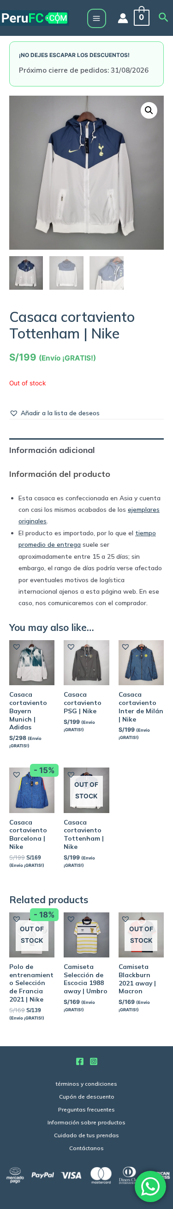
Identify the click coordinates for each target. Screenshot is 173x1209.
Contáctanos (86, 1148)
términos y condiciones (86, 1083)
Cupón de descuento (86, 1096)
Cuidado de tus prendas (86, 1135)
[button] (54, 412)
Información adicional (52, 450)
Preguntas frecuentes (86, 1109)
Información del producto (59, 474)
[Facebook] (80, 1061)
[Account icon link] (123, 18)
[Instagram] (93, 1061)
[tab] (86, 450)
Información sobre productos (86, 1122)
